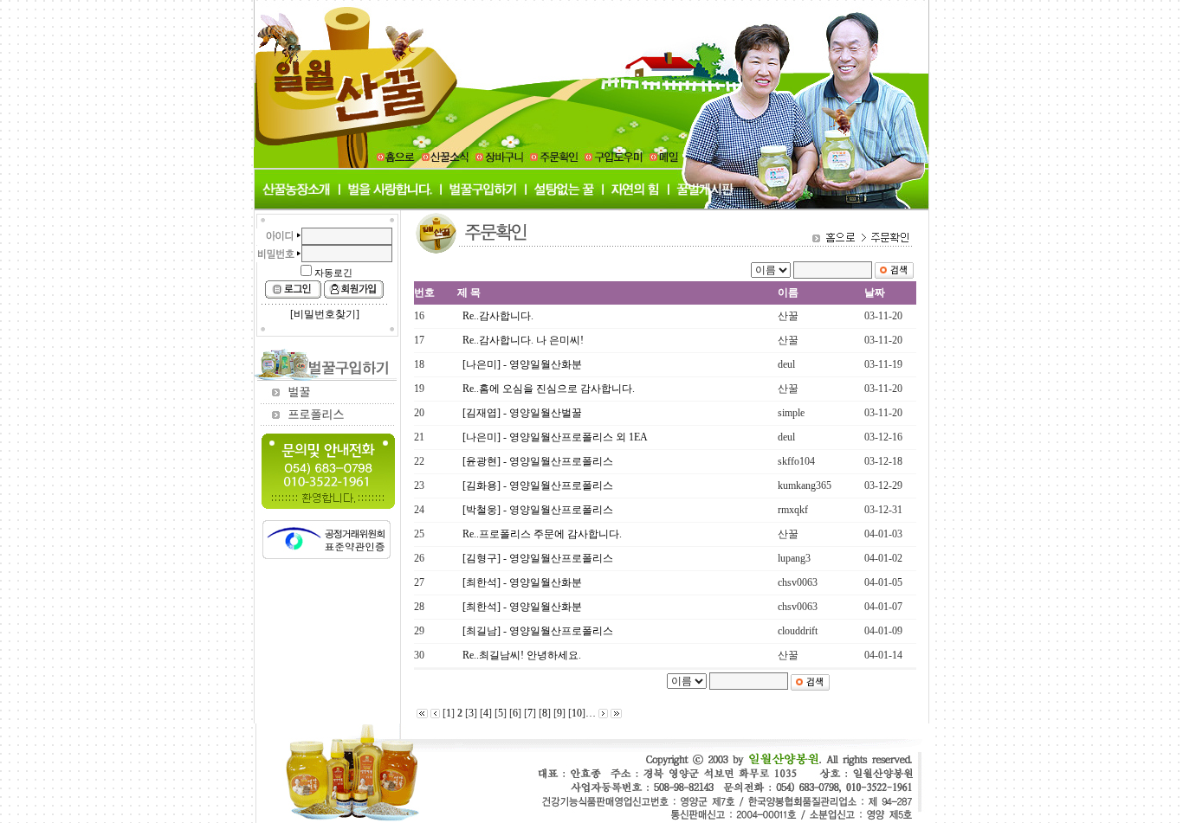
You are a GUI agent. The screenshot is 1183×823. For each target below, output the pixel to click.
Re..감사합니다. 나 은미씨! (523, 340)
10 (577, 713)
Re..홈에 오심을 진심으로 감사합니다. (548, 389)
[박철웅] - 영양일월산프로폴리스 (537, 510)
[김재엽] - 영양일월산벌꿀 (522, 413)
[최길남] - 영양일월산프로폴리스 (537, 631)
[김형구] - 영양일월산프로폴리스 (537, 558)
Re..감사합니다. (497, 316)
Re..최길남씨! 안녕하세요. (521, 655)
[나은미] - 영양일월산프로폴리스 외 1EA (555, 437)
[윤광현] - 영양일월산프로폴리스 (537, 461)
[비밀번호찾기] (324, 314)
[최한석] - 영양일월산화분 (522, 582)
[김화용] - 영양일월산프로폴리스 (537, 485)
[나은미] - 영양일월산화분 (522, 364)
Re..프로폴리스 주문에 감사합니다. (542, 534)
